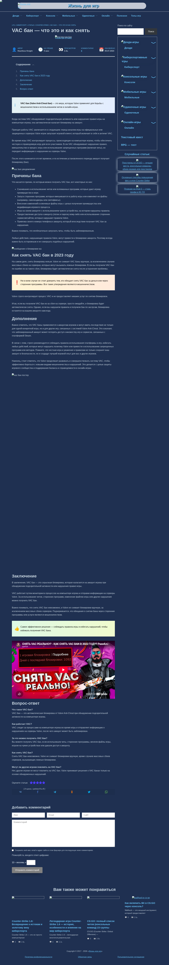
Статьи (31, 25)
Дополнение (26, 80)
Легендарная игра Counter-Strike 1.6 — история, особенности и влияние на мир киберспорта (65, 926)
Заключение (26, 84)
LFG (13, 25)
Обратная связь (85, 957)
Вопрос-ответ (26, 89)
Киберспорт (22, 25)
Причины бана (27, 71)
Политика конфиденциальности (38, 957)
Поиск (151, 31)
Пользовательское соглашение (131, 957)
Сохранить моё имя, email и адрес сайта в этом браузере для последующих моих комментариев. (54, 850)
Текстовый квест (132, 137)
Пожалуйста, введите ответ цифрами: (30, 855)
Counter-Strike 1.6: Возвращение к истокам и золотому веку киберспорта (27, 926)
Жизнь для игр (83, 5)
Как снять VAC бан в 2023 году (35, 75)
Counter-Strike (42, 25)
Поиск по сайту (125, 25)
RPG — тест (129, 144)
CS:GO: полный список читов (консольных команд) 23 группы (100, 924)
